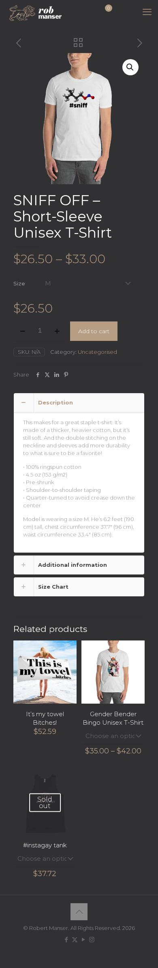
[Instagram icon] (92, 939)
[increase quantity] (57, 331)
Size (19, 283)
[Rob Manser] (36, 12)
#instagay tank (45, 845)
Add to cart (93, 331)
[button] (130, 67)
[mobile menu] (147, 12)
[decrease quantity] (22, 331)
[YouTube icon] (83, 939)
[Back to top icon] (79, 911)
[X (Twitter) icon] (75, 939)
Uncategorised (97, 352)
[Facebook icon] (66, 939)
